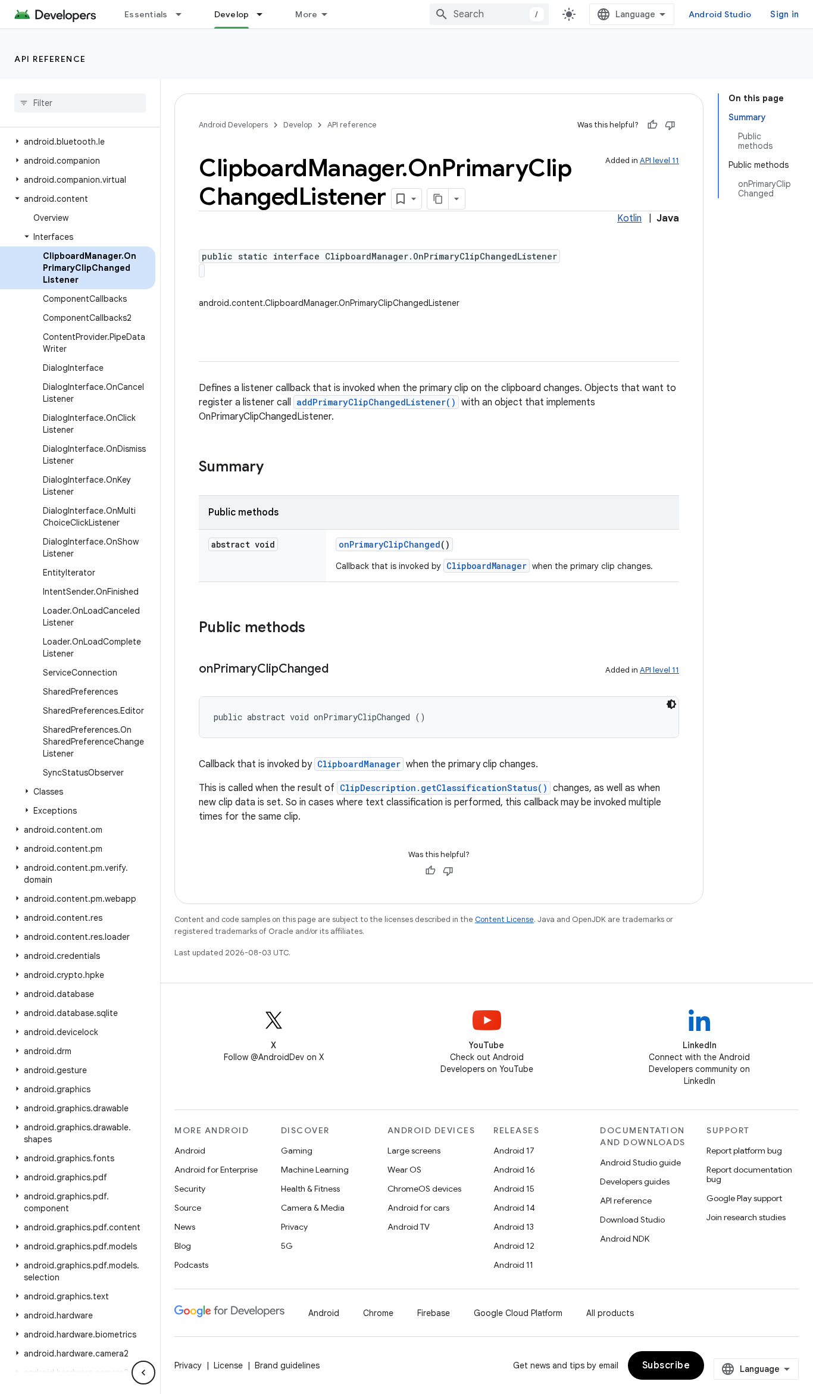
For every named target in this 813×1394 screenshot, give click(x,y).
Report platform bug (744, 1150)
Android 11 (513, 1264)
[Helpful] (652, 125)
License (228, 1365)
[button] (77, 141)
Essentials (146, 14)
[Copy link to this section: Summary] (275, 468)
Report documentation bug (749, 1174)
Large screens (413, 1150)
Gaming (296, 1150)
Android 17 (513, 1150)
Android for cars (418, 1207)
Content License (504, 919)
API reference (50, 59)
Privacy (294, 1226)
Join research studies (746, 1217)
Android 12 (513, 1245)
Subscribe (666, 1365)
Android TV (408, 1226)
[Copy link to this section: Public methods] (317, 628)
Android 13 (513, 1226)
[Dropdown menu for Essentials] (184, 14)
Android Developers (233, 125)
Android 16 (514, 1169)
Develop (231, 14)
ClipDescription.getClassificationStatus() (444, 787)
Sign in (784, 14)
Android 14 (514, 1207)
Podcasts (191, 1264)
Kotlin (629, 218)
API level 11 (659, 160)
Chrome (378, 1313)
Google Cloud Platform (518, 1313)
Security (189, 1188)
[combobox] (489, 14)
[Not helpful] (670, 125)
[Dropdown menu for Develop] (265, 14)
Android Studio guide (640, 1162)
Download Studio (632, 1219)
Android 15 (513, 1188)
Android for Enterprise (216, 1169)
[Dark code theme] (671, 704)
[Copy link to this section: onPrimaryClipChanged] (340, 669)
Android (189, 1150)
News (184, 1226)
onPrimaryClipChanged (389, 544)
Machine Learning (315, 1169)
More (306, 14)
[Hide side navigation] (143, 1372)
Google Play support (744, 1198)
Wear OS (404, 1169)
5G (287, 1245)
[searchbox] (80, 102)
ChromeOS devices (424, 1188)
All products (610, 1313)
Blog (182, 1245)
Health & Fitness (310, 1188)
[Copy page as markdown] (438, 199)
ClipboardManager (486, 565)
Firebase (433, 1313)
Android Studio (720, 14)
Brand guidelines (287, 1365)
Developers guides (635, 1181)
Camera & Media (313, 1207)
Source (187, 1207)
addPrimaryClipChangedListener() (376, 402)
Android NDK (624, 1238)
